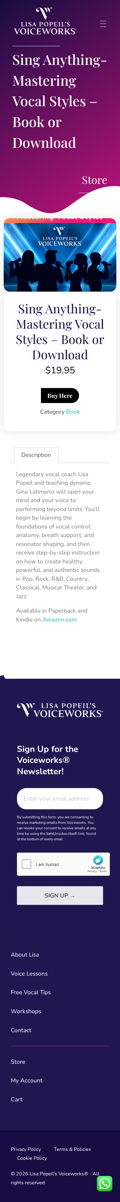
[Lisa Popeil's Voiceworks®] (45, 21)
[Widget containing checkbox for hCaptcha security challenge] (63, 864)
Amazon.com (59, 620)
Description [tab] (36, 455)
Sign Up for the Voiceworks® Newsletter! (47, 760)
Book (73, 412)
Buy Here (60, 395)
